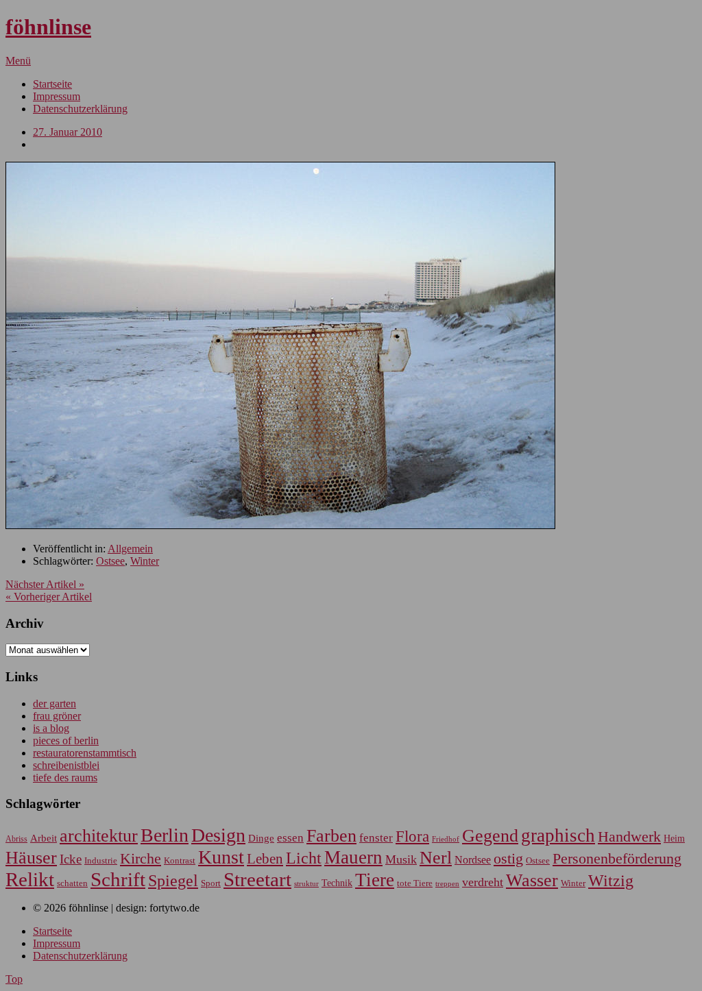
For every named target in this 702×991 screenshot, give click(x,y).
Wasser (532, 880)
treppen (447, 883)
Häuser (31, 858)
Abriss (16, 839)
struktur (306, 884)
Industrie (100, 860)
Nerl (436, 858)
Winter (144, 561)
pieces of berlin (66, 740)
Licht (304, 857)
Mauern (353, 857)
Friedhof (445, 839)
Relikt (29, 879)
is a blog (51, 728)
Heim (674, 838)
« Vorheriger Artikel (48, 596)
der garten (54, 703)
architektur (99, 836)
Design (218, 835)
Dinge (261, 838)
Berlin (165, 835)
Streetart (257, 879)
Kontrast (179, 861)
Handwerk (629, 837)
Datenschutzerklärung (80, 108)
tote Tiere (415, 883)
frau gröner (57, 716)
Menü (18, 60)
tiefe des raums (65, 777)
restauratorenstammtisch (84, 753)
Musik (401, 859)
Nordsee (473, 860)
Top (14, 979)
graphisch (558, 835)
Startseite (52, 84)
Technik (337, 883)
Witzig (610, 881)
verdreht (482, 882)
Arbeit (43, 838)
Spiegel (173, 880)
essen (290, 837)
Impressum (56, 96)
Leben (265, 859)
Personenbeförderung (617, 858)
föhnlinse (48, 26)
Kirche (140, 859)
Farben (331, 836)
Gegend (490, 836)
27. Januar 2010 (67, 132)
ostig (508, 859)
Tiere (374, 880)
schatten (72, 883)
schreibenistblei (66, 765)
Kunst (221, 857)
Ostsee (110, 561)
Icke (71, 859)
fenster (376, 837)
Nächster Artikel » (44, 584)
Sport (211, 883)
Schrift (117, 879)
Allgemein (130, 548)
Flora (412, 836)
